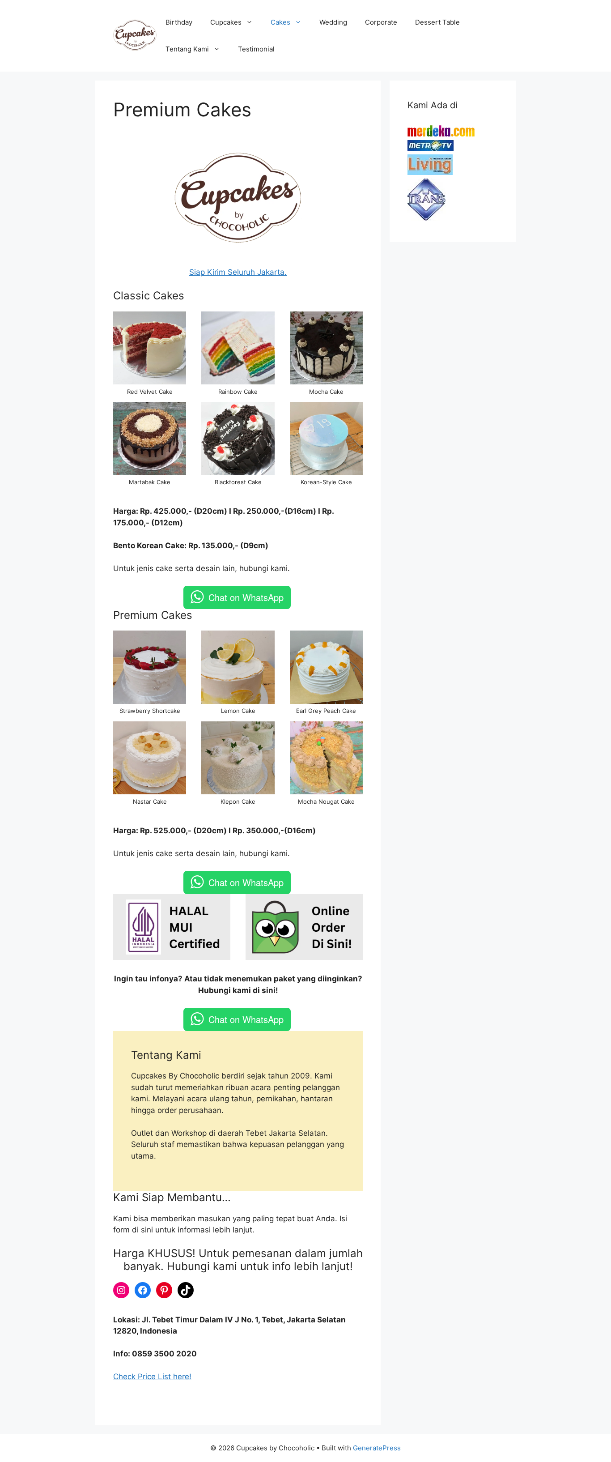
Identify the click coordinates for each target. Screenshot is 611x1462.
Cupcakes (226, 22)
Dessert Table (437, 22)
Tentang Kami (187, 49)
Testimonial (256, 49)
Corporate (381, 22)
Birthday (178, 22)
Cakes (280, 22)
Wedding (333, 22)
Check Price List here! (152, 1376)
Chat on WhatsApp (246, 597)
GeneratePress (377, 1448)
